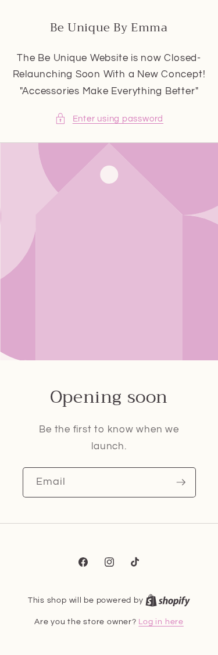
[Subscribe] (181, 482)
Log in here (160, 621)
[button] (109, 119)
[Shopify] (167, 600)
